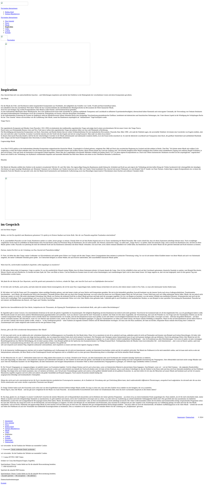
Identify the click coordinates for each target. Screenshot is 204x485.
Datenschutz (190, 417)
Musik (7, 25)
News (7, 23)
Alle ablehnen (31, 476)
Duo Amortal (9, 21)
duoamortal (9, 421)
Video (7, 29)
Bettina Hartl (9, 12)
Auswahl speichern (7, 476)
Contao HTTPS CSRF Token (13, 457)
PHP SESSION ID (9, 466)
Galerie (7, 31)
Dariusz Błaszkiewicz (12, 14)
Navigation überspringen (9, 8)
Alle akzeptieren (20, 476)
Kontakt (8, 33)
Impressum (181, 417)
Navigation (11, 40)
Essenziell (6, 449)
